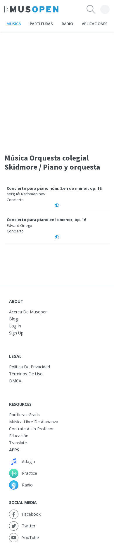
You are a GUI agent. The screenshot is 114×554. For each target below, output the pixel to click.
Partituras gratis (24, 414)
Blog (13, 319)
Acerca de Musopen (28, 312)
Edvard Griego (19, 225)
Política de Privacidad (29, 367)
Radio (67, 23)
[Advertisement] (57, 89)
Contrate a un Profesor (31, 429)
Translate (18, 443)
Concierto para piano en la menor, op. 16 (46, 219)
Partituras (41, 23)
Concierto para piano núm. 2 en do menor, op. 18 (54, 188)
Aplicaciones (95, 23)
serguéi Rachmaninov (26, 193)
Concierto (15, 199)
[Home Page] (31, 9)
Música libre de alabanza (33, 421)
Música (13, 23)
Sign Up (16, 333)
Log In (15, 326)
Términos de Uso (26, 374)
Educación (18, 436)
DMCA (15, 381)
